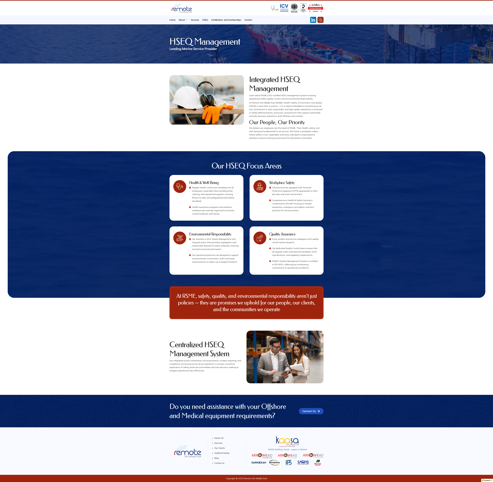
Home (172, 19)
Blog (216, 458)
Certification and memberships (226, 19)
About (182, 19)
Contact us (219, 463)
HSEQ (205, 19)
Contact (248, 19)
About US (219, 438)
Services (195, 19)
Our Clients (219, 448)
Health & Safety (222, 453)
